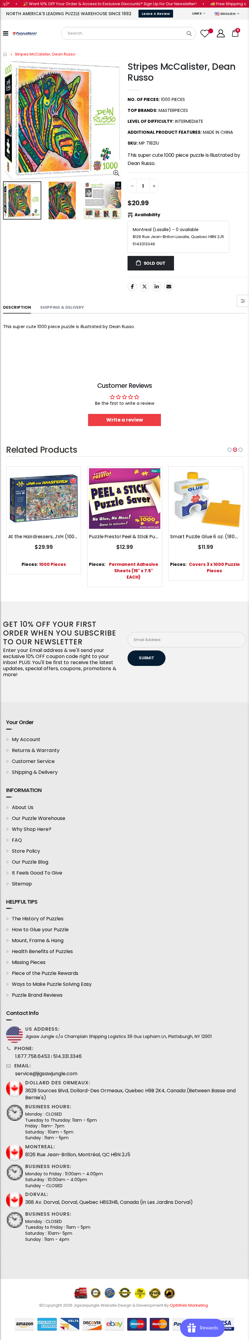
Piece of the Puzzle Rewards (45, 973)
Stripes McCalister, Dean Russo (182, 72)
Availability (147, 215)
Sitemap (22, 883)
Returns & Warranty (36, 750)
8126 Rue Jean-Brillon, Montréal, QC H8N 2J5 (77, 1154)
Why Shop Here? (31, 829)
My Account (26, 739)
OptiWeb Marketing (189, 1305)
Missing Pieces (29, 962)
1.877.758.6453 (32, 1056)
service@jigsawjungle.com (46, 1073)
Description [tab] (17, 307)
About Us (22, 807)
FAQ (17, 840)
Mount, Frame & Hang (37, 940)
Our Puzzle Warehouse (38, 818)
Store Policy (26, 851)
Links (197, 13)
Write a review (124, 419)
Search (189, 33)
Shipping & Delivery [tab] (62, 307)
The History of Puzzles (37, 918)
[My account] (220, 33)
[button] (229, 449)
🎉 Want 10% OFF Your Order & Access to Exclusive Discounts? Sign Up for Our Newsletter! (95, 4)
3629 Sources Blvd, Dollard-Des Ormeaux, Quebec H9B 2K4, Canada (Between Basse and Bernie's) (130, 1094)
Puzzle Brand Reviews (37, 995)
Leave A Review (156, 13)
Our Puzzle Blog (30, 861)
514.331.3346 (67, 1056)
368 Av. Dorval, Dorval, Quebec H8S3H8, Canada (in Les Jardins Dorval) (109, 1202)
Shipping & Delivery (35, 772)
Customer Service (33, 761)
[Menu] (5, 33)
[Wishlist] (205, 34)
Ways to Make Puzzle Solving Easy (52, 984)
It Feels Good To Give (37, 872)
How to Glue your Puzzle (40, 929)
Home (5, 54)
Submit (146, 658)
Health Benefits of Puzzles (42, 951)
